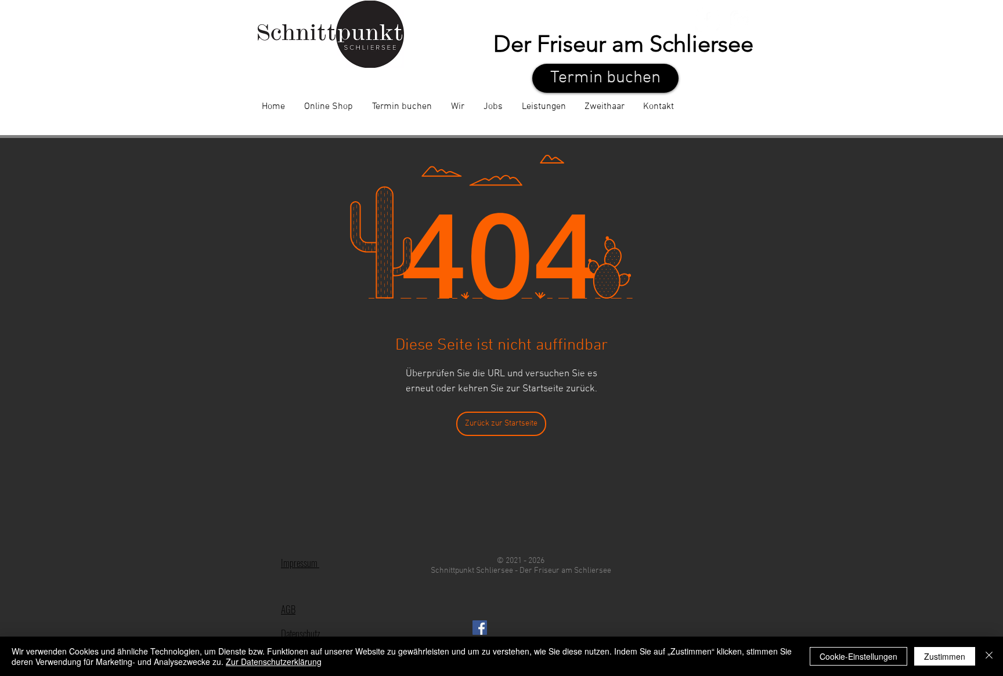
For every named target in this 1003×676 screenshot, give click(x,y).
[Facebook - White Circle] (707, 19)
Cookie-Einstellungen (858, 656)
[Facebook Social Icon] (479, 627)
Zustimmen (944, 656)
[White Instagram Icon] (739, 19)
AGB (288, 609)
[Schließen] (989, 656)
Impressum (300, 562)
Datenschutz (300, 633)
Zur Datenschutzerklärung (274, 661)
